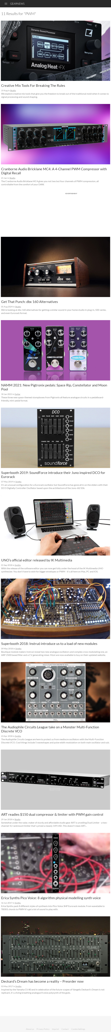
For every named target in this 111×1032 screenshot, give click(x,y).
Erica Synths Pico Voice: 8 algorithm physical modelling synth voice (51, 898)
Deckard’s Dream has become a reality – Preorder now (42, 981)
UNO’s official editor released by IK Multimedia (36, 560)
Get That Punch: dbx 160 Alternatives (29, 301)
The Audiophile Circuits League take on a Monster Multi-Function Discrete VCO (50, 729)
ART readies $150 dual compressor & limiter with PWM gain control (52, 814)
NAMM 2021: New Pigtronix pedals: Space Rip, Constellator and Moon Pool (54, 387)
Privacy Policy (43, 1029)
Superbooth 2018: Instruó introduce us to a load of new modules (49, 643)
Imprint (55, 1029)
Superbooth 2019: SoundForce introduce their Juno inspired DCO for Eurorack (53, 474)
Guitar (17, 394)
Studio (13, 90)
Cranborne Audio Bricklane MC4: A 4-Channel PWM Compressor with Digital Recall (54, 171)
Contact (65, 1029)
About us (30, 1029)
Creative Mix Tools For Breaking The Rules (33, 85)
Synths (18, 481)
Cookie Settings (78, 1029)
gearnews (17, 3)
